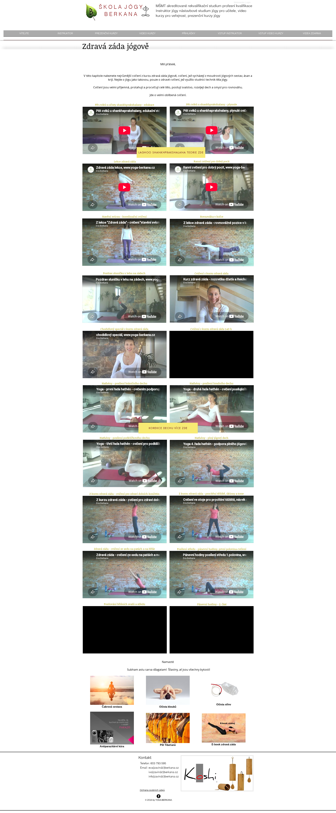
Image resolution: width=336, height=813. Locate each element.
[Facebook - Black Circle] (158, 796)
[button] (65, 34)
